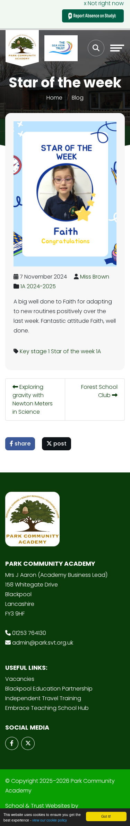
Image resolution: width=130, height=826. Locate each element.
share (22, 444)
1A (98, 351)
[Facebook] (11, 743)
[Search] (96, 48)
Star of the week (73, 351)
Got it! (106, 816)
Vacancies (19, 679)
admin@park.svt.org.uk (42, 643)
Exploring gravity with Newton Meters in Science (32, 399)
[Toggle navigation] (117, 48)
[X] (27, 743)
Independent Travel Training (43, 698)
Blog (78, 98)
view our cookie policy (49, 820)
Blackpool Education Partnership (49, 689)
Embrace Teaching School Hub (47, 708)
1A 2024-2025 (38, 286)
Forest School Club (99, 391)
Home (54, 98)
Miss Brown (94, 277)
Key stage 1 (35, 351)
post (59, 444)
